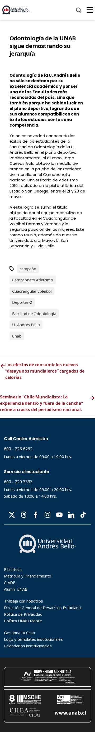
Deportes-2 (22, 302)
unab (16, 336)
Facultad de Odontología (34, 313)
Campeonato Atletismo (32, 279)
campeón (28, 268)
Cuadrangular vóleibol (32, 291)
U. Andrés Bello (26, 324)
